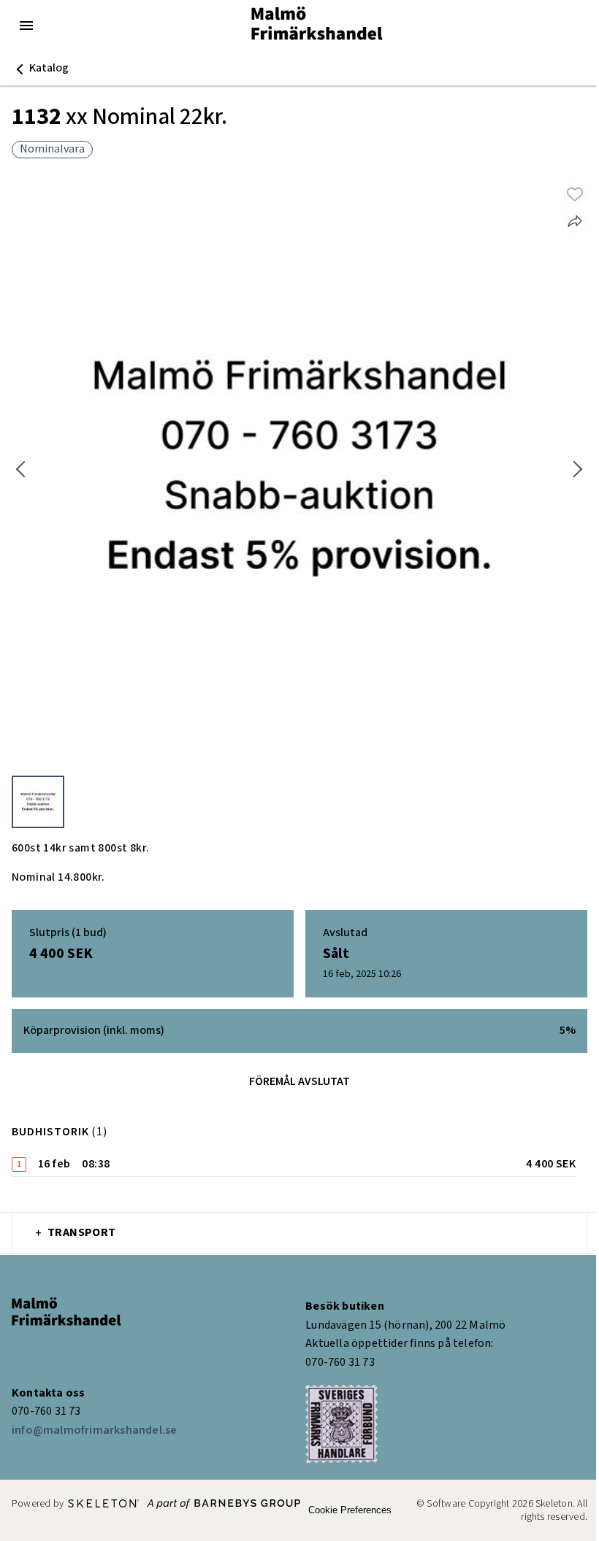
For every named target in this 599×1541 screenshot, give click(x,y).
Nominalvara (52, 149)
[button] (40, 68)
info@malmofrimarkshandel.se (94, 1430)
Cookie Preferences (350, 1510)
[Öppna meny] (26, 25)
